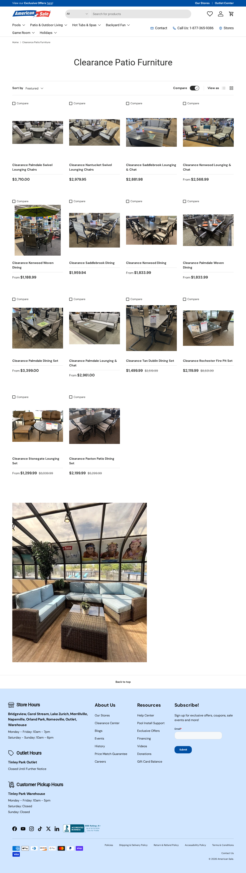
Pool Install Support (151, 723)
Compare (180, 88)
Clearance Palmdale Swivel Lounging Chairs (32, 167)
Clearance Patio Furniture (36, 42)
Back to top (123, 682)
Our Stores (202, 3)
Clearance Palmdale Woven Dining (203, 265)
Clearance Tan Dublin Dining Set (150, 361)
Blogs (98, 731)
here (49, 3)
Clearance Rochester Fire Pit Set (208, 361)
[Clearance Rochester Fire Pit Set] (208, 328)
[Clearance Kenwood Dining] (151, 230)
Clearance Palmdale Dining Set (35, 361)
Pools (16, 25)
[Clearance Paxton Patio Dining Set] (94, 426)
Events (99, 738)
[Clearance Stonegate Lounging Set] (37, 426)
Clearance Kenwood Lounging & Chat (207, 167)
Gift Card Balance (149, 762)
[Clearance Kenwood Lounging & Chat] (208, 132)
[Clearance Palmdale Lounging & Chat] (94, 328)
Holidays (46, 33)
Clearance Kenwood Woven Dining (33, 265)
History (100, 746)
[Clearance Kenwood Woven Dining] (37, 230)
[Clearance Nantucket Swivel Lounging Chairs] (94, 132)
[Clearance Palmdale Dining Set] (37, 328)
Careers (100, 762)
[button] (231, 14)
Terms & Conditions (223, 845)
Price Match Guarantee (111, 754)
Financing (144, 738)
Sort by (17, 88)
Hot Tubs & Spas (84, 25)
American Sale (225, 858)
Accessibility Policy (195, 845)
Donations (144, 754)
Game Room (21, 33)
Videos (142, 746)
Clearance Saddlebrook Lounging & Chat (151, 167)
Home (15, 42)
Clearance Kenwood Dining (146, 263)
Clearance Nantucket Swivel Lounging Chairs (90, 167)
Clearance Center (107, 723)
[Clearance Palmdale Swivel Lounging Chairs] (37, 132)
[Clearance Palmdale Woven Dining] (208, 230)
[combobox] (128, 14)
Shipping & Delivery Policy (133, 845)
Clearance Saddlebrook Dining (92, 263)
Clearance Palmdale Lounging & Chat (93, 363)
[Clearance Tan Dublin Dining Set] (151, 328)
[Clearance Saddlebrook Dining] (94, 230)
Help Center (145, 715)
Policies (109, 845)
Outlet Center (224, 3)
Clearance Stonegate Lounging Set (35, 461)
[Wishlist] (210, 14)
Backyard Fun (115, 25)
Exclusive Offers (148, 731)
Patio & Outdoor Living (46, 25)
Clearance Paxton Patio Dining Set (91, 461)
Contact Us (227, 853)
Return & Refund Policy (166, 845)
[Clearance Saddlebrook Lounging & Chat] (151, 132)
